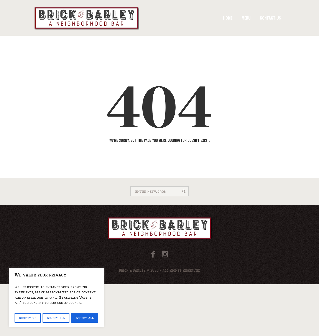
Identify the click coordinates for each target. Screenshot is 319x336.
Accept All (85, 318)
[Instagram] (164, 254)
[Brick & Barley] (159, 228)
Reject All (56, 318)
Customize (27, 318)
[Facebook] (153, 254)
